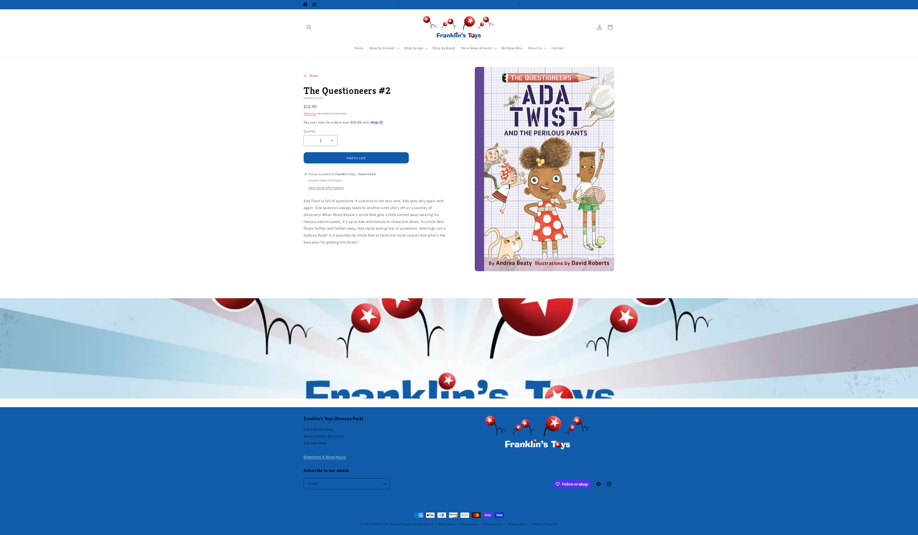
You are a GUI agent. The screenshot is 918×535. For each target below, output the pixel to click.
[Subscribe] (384, 483)
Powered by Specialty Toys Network (412, 524)
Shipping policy (517, 524)
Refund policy (446, 524)
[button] (309, 27)
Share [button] (313, 75)
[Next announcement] (519, 4)
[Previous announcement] (398, 4)
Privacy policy (469, 524)
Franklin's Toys (379, 524)
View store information (326, 187)
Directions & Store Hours (325, 456)
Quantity (310, 131)
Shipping (310, 113)
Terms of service (493, 524)
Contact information (545, 524)
